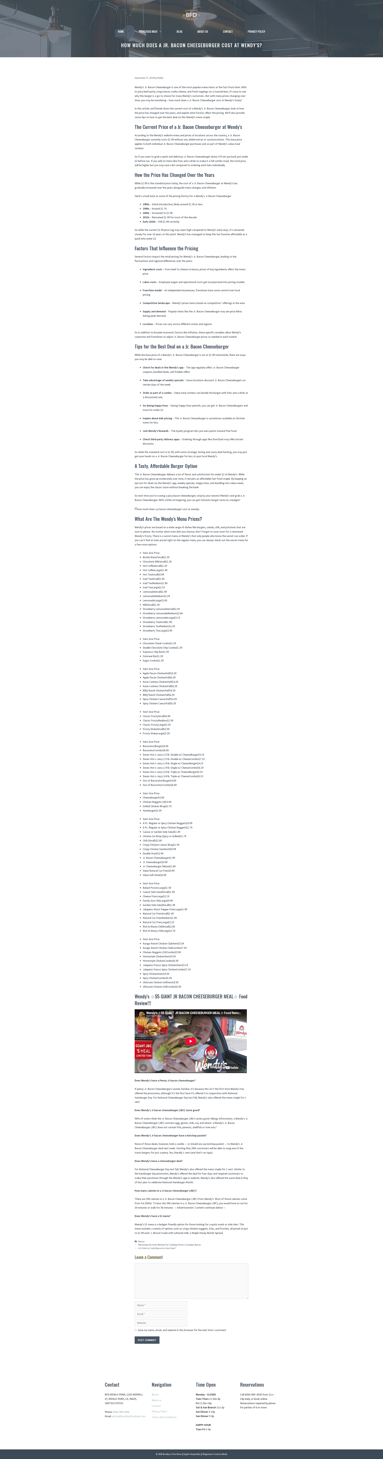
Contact (228, 31)
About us (202, 31)
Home (121, 31)
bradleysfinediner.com (133, 1416)
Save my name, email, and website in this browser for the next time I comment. (182, 1330)
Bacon (141, 1241)
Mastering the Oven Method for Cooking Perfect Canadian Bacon (169, 1244)
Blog (179, 31)
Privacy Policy (256, 31)
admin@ (116, 1416)
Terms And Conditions (164, 1417)
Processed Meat (148, 31)
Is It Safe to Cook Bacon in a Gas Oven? (157, 1248)
